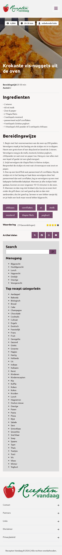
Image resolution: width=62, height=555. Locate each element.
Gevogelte (15, 339)
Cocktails (15, 316)
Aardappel (15, 294)
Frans (13, 332)
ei (41, 207)
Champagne (16, 310)
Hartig (14, 355)
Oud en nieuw (17, 403)
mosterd (10, 215)
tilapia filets (28, 215)
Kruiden (14, 393)
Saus (13, 425)
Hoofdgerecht (17, 267)
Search (11, 246)
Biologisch (15, 300)
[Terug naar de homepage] (16, 8)
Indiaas (14, 364)
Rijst (13, 419)
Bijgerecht (15, 263)
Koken (14, 387)
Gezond (14, 342)
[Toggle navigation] (56, 8)
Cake (13, 307)
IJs (12, 361)
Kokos (13, 390)
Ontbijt (14, 276)
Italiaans (14, 367)
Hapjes (14, 351)
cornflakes (27, 207)
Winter (14, 463)
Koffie (13, 383)
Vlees (13, 460)
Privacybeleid (9, 537)
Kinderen (15, 374)
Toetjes (14, 451)
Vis (12, 457)
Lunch (13, 270)
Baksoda (14, 297)
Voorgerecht (16, 283)
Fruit (13, 335)
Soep (13, 438)
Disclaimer (8, 529)
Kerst (13, 371)
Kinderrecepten (18, 377)
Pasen (13, 409)
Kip (12, 380)
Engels (14, 323)
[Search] (52, 252)
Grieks (13, 345)
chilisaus (10, 207)
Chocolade (15, 313)
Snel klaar (15, 435)
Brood (13, 303)
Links (5, 521)
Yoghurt (14, 467)
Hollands (15, 358)
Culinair (14, 319)
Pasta (13, 412)
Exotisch (15, 326)
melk (52, 207)
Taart (13, 444)
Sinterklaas (16, 428)
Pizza (13, 415)
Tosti (13, 454)
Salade (14, 422)
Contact (6, 504)
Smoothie (15, 431)
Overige (14, 279)
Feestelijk (15, 329)
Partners (7, 512)
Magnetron (16, 399)
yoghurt (46, 215)
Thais (13, 447)
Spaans (14, 441)
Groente (14, 348)
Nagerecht (15, 273)
